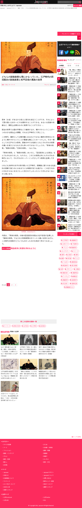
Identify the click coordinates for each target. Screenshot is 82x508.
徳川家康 (74, 265)
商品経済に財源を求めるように (19, 248)
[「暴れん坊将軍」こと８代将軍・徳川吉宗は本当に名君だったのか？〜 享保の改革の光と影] (29, 364)
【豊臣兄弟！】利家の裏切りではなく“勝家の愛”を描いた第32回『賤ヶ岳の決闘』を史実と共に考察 (74, 131)
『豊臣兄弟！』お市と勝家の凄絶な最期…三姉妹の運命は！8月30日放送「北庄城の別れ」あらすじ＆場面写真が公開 (74, 213)
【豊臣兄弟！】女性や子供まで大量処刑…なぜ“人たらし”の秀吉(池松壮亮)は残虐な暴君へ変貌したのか (74, 155)
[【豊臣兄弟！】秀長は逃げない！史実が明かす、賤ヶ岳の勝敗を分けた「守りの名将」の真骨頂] (62, 88)
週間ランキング (47, 487)
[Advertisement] (29, 26)
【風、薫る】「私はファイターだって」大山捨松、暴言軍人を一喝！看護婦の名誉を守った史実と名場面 (74, 147)
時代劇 (69, 258)
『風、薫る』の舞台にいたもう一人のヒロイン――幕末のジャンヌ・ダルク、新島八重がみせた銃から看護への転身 (74, 74)
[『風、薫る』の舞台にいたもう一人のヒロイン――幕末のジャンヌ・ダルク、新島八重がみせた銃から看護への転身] (62, 72)
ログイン (70, 5)
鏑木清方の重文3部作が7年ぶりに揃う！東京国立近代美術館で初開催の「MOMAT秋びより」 (75, 195)
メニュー (1, 2)
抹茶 (61, 269)
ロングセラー (65, 251)
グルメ (5, 456)
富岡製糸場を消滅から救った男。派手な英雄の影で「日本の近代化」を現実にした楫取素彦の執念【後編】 (74, 204)
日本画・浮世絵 (47, 447)
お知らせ (6, 475)
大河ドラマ (65, 244)
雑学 (63, 255)
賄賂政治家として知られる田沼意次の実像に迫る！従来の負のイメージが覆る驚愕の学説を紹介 (47, 374)
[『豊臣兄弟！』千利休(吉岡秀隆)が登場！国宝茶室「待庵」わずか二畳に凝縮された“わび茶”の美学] (62, 96)
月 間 (77, 64)
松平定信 (26, 326)
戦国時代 (74, 240)
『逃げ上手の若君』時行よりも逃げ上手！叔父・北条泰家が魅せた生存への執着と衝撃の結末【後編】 (74, 172)
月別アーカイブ (47, 484)
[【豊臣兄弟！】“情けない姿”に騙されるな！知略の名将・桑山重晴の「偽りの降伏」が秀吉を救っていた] (62, 80)
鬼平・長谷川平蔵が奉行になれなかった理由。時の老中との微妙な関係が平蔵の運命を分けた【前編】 (47, 350)
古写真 (5, 465)
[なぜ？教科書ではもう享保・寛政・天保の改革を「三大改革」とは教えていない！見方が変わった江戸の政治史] (10, 340)
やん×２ (46, 84)
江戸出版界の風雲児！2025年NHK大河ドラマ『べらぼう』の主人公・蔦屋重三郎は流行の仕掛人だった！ (9, 374)
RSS (77, 52)
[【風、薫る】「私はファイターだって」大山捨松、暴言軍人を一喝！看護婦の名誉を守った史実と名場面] (62, 145)
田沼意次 (42, 326)
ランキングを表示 (68, 234)
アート (5, 447)
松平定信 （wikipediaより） (29, 231)
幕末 (77, 255)
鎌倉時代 (65, 280)
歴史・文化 (21, 8)
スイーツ (75, 251)
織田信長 (74, 262)
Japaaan (41, 2)
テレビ (77, 258)
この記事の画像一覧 (29, 321)
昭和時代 (74, 280)
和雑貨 (45, 453)
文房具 (78, 269)
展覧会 (75, 276)
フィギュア (66, 276)
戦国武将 (73, 247)
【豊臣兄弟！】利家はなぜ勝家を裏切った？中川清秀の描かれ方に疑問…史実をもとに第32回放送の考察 (74, 115)
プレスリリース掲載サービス (71, 34)
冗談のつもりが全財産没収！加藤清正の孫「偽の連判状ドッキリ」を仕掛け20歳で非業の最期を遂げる (74, 229)
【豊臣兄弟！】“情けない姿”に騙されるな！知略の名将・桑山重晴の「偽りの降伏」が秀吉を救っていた (74, 82)
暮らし (5, 462)
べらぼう (65, 262)
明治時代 (65, 265)
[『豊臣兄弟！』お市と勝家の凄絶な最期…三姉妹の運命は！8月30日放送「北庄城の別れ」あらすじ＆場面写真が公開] (62, 211)
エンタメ (46, 459)
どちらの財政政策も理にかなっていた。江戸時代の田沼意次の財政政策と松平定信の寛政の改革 (51, 8)
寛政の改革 (17, 326)
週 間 (69, 64)
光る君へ (65, 283)
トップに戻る (77, 437)
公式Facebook (61, 52)
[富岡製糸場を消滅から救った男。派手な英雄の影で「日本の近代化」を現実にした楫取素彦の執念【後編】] (62, 202)
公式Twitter (66, 52)
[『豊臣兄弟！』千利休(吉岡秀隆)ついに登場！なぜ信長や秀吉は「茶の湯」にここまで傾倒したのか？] (62, 162)
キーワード (12, 84)
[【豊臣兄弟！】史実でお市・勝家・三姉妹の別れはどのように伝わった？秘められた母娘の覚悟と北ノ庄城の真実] (62, 219)
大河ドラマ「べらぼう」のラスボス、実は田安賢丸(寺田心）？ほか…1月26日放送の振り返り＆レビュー (9, 397)
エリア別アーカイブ (9, 484)
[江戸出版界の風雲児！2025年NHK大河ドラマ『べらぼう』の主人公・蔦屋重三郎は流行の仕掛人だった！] (10, 364)
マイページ (6, 481)
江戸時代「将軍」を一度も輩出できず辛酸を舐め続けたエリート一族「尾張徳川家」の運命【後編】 (28, 350)
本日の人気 (6, 487)
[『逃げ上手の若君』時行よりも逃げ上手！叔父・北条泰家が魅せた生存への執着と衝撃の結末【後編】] (62, 170)
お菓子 (70, 255)
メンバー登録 (78, 5)
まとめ (45, 444)
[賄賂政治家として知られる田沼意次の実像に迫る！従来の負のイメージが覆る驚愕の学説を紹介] (47, 364)
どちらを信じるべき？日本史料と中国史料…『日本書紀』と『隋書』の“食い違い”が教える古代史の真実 (74, 123)
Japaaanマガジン (11, 8)
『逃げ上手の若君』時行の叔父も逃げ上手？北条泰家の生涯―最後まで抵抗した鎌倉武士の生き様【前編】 (74, 139)
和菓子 (45, 456)
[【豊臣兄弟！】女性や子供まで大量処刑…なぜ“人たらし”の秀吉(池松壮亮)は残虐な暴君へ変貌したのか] (62, 154)
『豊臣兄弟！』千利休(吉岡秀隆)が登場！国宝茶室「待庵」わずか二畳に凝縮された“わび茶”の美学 (74, 98)
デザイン (69, 269)
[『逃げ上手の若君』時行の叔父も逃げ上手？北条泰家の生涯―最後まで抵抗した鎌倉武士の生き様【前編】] (62, 137)
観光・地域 (6, 459)
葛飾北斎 (74, 283)
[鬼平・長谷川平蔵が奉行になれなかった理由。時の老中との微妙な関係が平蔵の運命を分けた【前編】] (47, 340)
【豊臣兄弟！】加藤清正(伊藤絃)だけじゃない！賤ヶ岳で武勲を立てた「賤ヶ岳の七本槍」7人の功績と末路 (74, 106)
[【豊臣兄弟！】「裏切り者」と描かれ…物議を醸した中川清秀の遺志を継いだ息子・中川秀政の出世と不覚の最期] (62, 186)
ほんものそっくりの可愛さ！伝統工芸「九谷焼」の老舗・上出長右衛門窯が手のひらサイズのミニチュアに (74, 180)
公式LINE (72, 52)
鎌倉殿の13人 (70, 287)
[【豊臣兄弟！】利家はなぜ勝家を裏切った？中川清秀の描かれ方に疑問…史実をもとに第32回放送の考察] (62, 113)
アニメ (66, 247)
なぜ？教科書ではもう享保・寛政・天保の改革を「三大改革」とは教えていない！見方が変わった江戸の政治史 (9, 351)
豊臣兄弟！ (65, 273)
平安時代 (75, 244)
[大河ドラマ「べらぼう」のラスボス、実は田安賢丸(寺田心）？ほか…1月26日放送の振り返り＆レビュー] (10, 386)
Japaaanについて (48, 475)
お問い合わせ (47, 478)
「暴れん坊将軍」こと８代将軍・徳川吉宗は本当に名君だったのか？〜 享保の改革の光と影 (28, 374)
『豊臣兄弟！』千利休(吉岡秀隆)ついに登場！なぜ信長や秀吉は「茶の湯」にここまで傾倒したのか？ (74, 163)
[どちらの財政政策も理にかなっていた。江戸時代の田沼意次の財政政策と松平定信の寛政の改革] (29, 58)
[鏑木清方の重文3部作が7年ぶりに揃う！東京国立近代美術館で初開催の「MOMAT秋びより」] (62, 194)
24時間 (61, 64)
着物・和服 (46, 450)
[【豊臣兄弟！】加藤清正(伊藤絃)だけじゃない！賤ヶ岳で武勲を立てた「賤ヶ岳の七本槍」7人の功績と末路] (62, 105)
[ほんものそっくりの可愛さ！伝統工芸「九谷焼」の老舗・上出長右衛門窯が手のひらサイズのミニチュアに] (62, 178)
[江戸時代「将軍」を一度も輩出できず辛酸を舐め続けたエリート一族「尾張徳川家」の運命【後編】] (29, 340)
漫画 (62, 258)
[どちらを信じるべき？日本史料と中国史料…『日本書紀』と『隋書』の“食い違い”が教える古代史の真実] (62, 121)
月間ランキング (7, 490)
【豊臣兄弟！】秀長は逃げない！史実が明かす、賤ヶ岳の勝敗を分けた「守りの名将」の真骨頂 (74, 89)
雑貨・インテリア (8, 453)
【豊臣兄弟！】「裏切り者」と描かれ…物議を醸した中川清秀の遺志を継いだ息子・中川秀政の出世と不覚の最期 (74, 188)
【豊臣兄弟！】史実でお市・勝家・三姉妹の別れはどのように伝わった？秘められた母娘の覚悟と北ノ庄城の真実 (74, 221)
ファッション (7, 450)
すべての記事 (7, 444)
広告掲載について (8, 478)
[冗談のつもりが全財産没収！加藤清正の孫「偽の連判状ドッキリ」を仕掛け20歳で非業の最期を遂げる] (62, 227)
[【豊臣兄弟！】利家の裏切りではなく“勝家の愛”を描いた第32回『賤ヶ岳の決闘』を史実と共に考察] (62, 129)
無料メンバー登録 (48, 481)
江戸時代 (34, 326)
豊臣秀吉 (75, 273)
